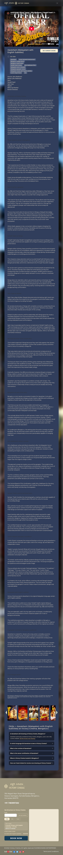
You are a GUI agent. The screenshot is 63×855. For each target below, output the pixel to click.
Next (56, 712)
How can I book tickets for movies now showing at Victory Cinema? (30, 763)
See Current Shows (49, 51)
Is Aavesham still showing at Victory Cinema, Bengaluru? (27, 734)
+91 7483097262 (11, 803)
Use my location (23, 815)
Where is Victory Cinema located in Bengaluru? (24, 758)
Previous (6, 712)
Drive (7, 819)
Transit (17, 819)
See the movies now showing (27, 738)
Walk (12, 819)
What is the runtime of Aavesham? (21, 748)
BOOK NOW (16, 838)
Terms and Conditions (51, 851)
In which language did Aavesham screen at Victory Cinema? (28, 743)
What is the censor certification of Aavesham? (24, 753)
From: (5, 812)
